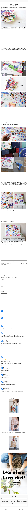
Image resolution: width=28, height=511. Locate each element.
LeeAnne (9, 275)
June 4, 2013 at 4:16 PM (6, 333)
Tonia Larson (5, 381)
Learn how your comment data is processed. (15, 296)
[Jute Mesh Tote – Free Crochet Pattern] (14, 443)
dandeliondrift (5, 340)
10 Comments (16, 5)
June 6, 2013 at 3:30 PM (6, 382)
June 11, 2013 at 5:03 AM (6, 389)
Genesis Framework (15, 509)
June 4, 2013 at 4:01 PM (6, 326)
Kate (3, 48)
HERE (3, 189)
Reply (1, 323)
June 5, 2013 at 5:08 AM (6, 375)
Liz (3, 367)
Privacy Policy (19, 509)
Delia (4, 356)
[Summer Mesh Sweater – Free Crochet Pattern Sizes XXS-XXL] (14, 424)
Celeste (4, 332)
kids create (15, 261)
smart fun (23, 7)
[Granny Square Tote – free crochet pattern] (14, 406)
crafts (10, 261)
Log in (24, 509)
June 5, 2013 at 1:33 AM (6, 368)
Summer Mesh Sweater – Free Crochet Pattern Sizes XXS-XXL (14, 432)
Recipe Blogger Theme (9, 509)
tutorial (18, 261)
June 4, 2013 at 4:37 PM (6, 341)
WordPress (22, 509)
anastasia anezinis (5, 310)
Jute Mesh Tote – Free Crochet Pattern (14, 451)
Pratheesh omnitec (5, 388)
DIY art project (19, 29)
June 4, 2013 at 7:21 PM (6, 357)
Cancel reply (13, 275)
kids (13, 261)
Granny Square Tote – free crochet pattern (14, 414)
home (11, 261)
